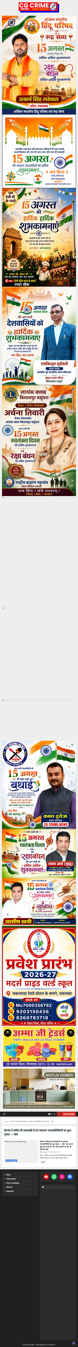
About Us (9, 1187)
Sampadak (44, 1152)
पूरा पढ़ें (44, 1162)
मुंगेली (15, 1160)
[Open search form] (54, 1114)
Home (8, 1174)
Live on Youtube (68, 1114)
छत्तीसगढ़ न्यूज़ (9, 1160)
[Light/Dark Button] (50, 1114)
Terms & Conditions (12, 1183)
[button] (4, 1114)
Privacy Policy (11, 1178)
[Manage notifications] (73, 1343)
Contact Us (10, 1191)
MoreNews (40, 1345)
